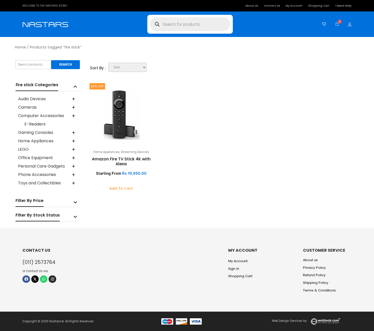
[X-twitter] (35, 279)
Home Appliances (106, 152)
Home (20, 47)
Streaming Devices (135, 152)
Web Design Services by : (290, 321)
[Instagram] (52, 279)
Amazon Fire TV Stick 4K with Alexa (121, 161)
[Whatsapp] (43, 279)
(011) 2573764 (38, 262)
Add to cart (121, 188)
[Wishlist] (323, 24)
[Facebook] (26, 279)
